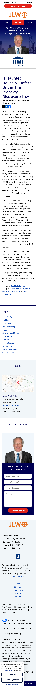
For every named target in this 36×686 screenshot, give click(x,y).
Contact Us (18, 22)
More (30, 22)
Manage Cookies (24, 623)
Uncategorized (8, 346)
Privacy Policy (18, 590)
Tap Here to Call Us (18, 6)
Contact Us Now (18, 510)
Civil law (5, 320)
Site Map (18, 593)
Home (6, 22)
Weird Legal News (9, 349)
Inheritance (7, 336)
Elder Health (7, 323)
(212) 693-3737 (16, 408)
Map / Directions (10, 405)
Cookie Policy (9, 623)
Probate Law (7, 339)
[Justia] (18, 556)
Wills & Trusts (8, 353)
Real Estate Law (18, 286)
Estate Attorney (17, 289)
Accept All (12, 674)
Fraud (4, 330)
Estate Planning (8, 326)
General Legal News (10, 333)
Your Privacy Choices (16, 620)
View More (17, 576)
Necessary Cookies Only (12, 680)
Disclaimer (18, 587)
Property (16, 291)
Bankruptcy (7, 316)
